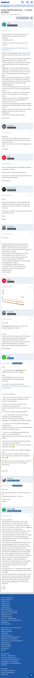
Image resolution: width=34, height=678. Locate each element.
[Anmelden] (27, 2)
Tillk (4, 14)
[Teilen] (31, 18)
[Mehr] (31, 30)
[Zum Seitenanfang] (31, 675)
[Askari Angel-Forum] (5, 2)
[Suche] (22, 2)
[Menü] (31, 2)
